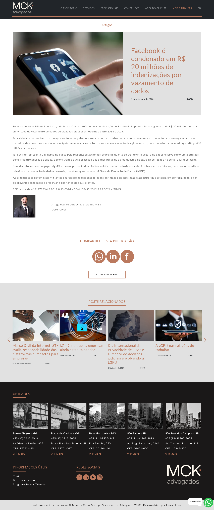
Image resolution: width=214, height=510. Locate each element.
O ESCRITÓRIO (69, 8)
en (199, 8)
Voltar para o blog (107, 274)
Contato (18, 476)
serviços (89, 8)
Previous (9, 340)
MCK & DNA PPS (182, 8)
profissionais (109, 8)
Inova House (174, 505)
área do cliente (156, 8)
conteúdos (131, 8)
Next (205, 340)
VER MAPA (19, 454)
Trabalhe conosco (24, 480)
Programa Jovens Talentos (29, 484)
